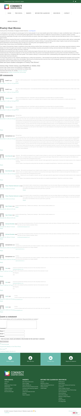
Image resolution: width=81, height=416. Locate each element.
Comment (3, 328)
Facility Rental (62, 399)
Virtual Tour (50, 361)
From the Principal (8, 391)
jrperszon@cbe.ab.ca (20, 249)
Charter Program (8, 388)
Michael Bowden (10, 224)
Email (2, 333)
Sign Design (8, 206)
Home (9, 13)
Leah (6, 296)
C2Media (6, 412)
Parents (28, 13)
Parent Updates (26, 394)
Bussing (24, 393)
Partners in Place (44, 383)
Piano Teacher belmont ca (12, 185)
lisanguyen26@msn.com (18, 269)
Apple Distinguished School (47, 385)
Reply (17, 83)
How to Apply (10, 361)
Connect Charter (22, 70)
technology (23, 72)
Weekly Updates (12, 21)
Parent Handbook (26, 385)
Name (2, 331)
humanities (16, 72)
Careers (60, 398)
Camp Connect (8, 390)
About (5, 383)
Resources (56, 13)
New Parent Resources (27, 381)
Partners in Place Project (64, 396)
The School (18, 13)
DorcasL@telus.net (18, 299)
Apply (22, 1)
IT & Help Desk (62, 401)
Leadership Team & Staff (10, 385)
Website (2, 336)
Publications (62, 381)
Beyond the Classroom (42, 13)
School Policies (62, 393)
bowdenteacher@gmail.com (24, 226)
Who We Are (30, 361)
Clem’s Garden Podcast (64, 388)
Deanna (7, 98)
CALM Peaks (43, 388)
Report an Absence (71, 361)
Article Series (62, 383)
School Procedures (63, 394)
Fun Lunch (25, 390)
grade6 (10, 72)
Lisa (6, 268)
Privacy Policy (73, 411)
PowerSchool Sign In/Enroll (12, 1)
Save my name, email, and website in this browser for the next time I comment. (23, 338)
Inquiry (42, 381)
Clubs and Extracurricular (28, 391)
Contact (66, 13)
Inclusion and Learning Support (30, 388)
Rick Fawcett (8, 156)
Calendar (6, 381)
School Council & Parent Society (30, 386)
